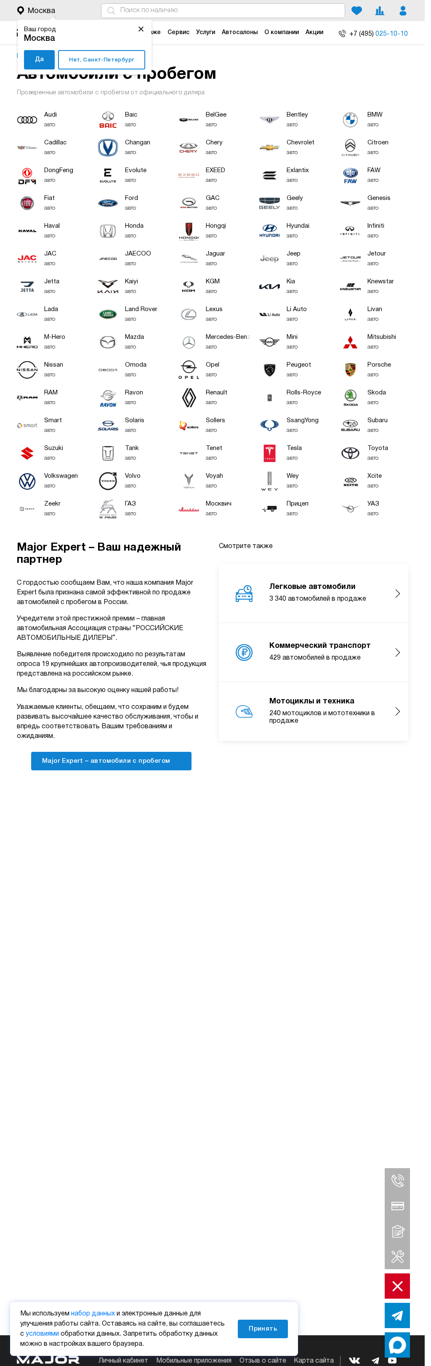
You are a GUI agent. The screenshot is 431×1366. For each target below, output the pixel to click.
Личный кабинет (123, 1361)
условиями (42, 1334)
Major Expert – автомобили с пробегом (107, 761)
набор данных (93, 1314)
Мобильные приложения (193, 1361)
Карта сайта (314, 1361)
